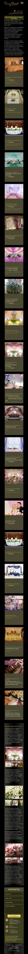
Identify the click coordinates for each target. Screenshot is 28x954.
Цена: (6, 80)
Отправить (14, 916)
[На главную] (11, 4)
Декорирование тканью (18, 12)
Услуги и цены (20, 10)
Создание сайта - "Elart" (14, 950)
